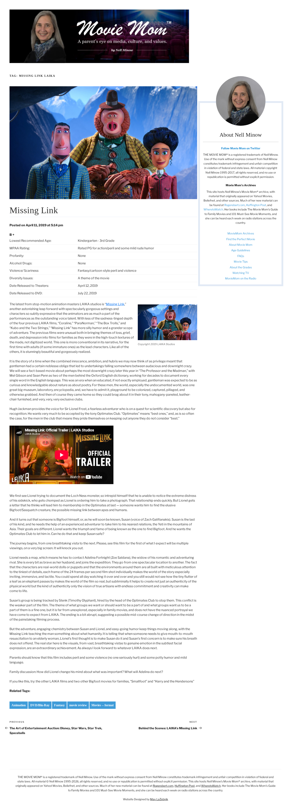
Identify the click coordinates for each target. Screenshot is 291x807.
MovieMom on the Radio (240, 278)
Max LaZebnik (159, 799)
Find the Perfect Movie (240, 239)
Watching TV (240, 272)
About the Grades (241, 267)
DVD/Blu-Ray (39, 705)
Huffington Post (256, 205)
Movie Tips (241, 261)
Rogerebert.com (234, 205)
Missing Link (115, 304)
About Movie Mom (240, 244)
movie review (78, 705)
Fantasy (59, 705)
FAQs (240, 256)
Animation (18, 705)
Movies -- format (102, 705)
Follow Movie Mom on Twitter (240, 148)
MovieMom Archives (240, 233)
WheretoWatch (213, 209)
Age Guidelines (240, 250)
